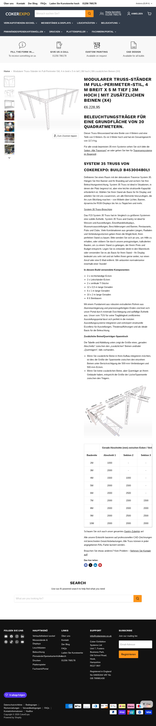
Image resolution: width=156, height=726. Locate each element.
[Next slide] (9, 157)
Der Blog (32, 3)
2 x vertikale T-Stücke (98, 283)
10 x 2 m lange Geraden (99, 294)
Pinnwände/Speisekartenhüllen (24, 31)
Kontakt (21, 3)
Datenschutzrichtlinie (13, 705)
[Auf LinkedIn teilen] (95, 565)
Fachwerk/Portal (103, 31)
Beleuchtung (109, 23)
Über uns (9, 3)
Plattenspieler (76, 31)
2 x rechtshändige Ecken (99, 276)
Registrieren (128, 654)
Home (7, 71)
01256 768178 (89, 3)
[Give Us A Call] (59, 49)
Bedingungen (31, 705)
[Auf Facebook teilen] (86, 565)
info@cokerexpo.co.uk (101, 636)
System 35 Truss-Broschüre (98, 209)
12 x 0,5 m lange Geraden (100, 287)
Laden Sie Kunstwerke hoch (64, 3)
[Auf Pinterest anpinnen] (100, 565)
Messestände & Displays (56, 23)
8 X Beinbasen (94, 298)
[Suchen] (89, 13)
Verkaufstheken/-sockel (19, 23)
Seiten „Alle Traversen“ (95, 150)
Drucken (55, 31)
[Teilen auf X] (90, 565)
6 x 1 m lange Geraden (98, 290)
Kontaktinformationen (13, 711)
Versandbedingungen (32, 708)
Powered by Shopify (12, 717)
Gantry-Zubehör (132, 531)
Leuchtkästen (86, 23)
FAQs (43, 3)
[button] (9, 81)
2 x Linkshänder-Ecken (98, 279)
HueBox (29, 711)
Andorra (143, 3)
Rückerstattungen (11, 708)
